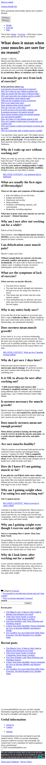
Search (28, 603)
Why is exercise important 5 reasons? (18, 598)
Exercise (9, 28)
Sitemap (9, 732)
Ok (40, 757)
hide (22, 87)
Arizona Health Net (9, 6)
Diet (8, 30)
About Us (10, 725)
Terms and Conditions (10, 762)
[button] (2, 750)
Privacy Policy (26, 762)
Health (9, 25)
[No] (43, 757)
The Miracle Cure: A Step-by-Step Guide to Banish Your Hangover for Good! (23, 613)
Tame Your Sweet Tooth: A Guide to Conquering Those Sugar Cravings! (21, 618)
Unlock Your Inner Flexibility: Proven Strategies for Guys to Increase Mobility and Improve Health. (25, 628)
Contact (9, 727)
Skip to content (7, 2)
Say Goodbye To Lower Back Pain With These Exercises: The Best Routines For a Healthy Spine (25, 635)
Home (13, 34)
